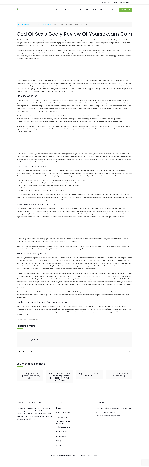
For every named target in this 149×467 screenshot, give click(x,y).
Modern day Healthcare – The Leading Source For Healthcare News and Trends (59, 376)
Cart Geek (94, 455)
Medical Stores (61, 436)
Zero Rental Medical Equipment (63, 422)
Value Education (61, 417)
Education (89, 10)
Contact (104, 10)
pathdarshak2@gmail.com (122, 2)
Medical (76, 10)
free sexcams (119, 53)
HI (115, 10)
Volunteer (125, 10)
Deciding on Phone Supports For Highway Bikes (30, 375)
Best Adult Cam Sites (27, 352)
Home (56, 10)
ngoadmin (34, 339)
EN (112, 10)
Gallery (65, 10)
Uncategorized (34, 319)
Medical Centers (62, 432)
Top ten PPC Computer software (89, 374)
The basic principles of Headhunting (119, 374)
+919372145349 (126, 408)
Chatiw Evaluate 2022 (122, 352)
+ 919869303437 (106, 2)
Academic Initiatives (63, 412)
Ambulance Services (63, 427)
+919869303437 (110, 413)
